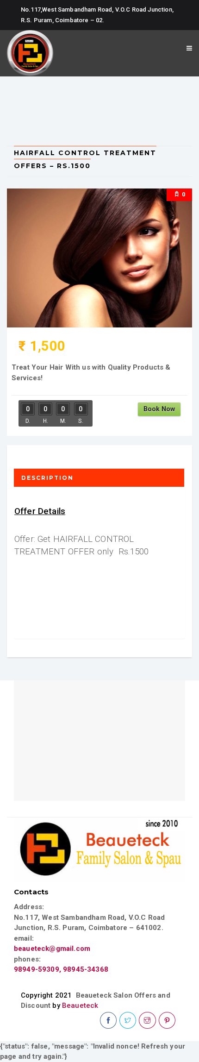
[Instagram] (147, 1020)
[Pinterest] (167, 1020)
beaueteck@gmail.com (52, 948)
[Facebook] (108, 1020)
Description (47, 477)
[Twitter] (127, 1020)
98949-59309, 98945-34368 (61, 969)
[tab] (99, 478)
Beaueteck (80, 1005)
